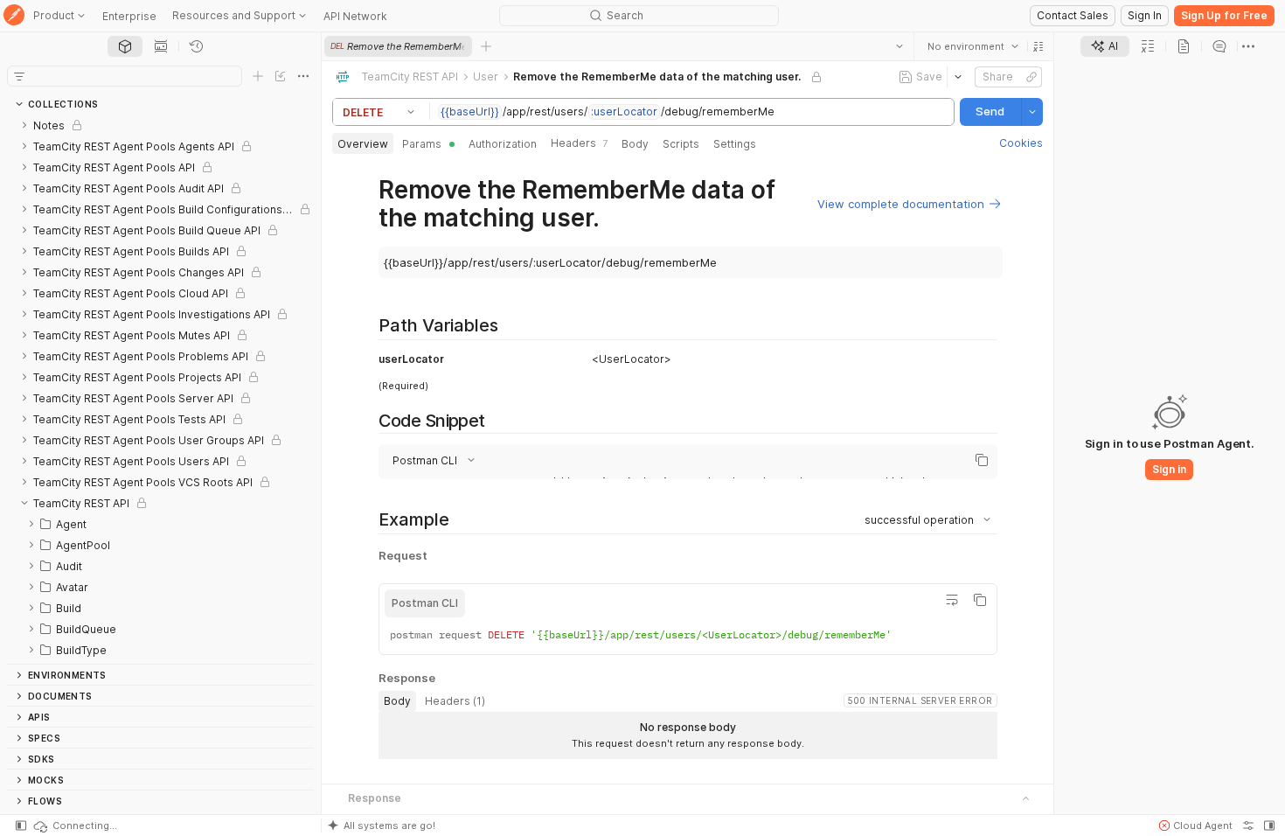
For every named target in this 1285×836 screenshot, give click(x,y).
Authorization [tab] (503, 143)
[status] (74, 825)
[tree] (160, 389)
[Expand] (24, 125)
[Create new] (257, 76)
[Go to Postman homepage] (13, 16)
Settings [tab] (734, 143)
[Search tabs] (899, 46)
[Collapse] (24, 503)
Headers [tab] (579, 143)
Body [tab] (635, 143)
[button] (1038, 46)
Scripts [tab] (681, 143)
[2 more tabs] (1248, 46)
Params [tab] (421, 143)
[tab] (125, 46)
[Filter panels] (19, 76)
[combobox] (973, 46)
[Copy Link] (1031, 76)
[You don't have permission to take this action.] (486, 46)
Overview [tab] (362, 143)
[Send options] (1032, 112)
